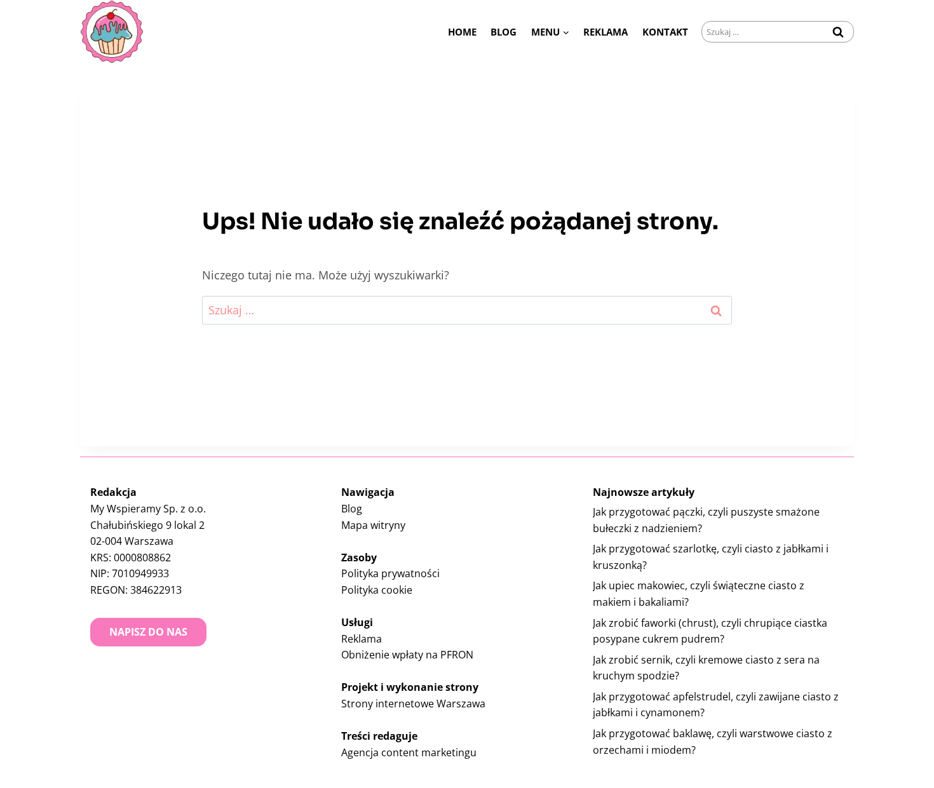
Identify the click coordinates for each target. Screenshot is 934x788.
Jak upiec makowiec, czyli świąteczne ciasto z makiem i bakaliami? (698, 593)
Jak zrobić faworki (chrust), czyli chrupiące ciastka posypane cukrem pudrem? (710, 631)
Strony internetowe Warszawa (413, 704)
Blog (504, 31)
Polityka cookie (376, 590)
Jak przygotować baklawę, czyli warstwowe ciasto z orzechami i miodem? (712, 741)
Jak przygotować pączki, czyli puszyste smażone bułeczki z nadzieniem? (706, 520)
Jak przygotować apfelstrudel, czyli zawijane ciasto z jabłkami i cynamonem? (716, 705)
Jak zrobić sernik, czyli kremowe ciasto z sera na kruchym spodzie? (706, 668)
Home (462, 31)
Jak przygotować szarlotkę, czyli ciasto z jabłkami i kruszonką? (711, 557)
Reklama (605, 31)
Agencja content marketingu (409, 752)
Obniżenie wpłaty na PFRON (407, 655)
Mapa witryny (373, 525)
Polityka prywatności (390, 573)
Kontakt (665, 31)
